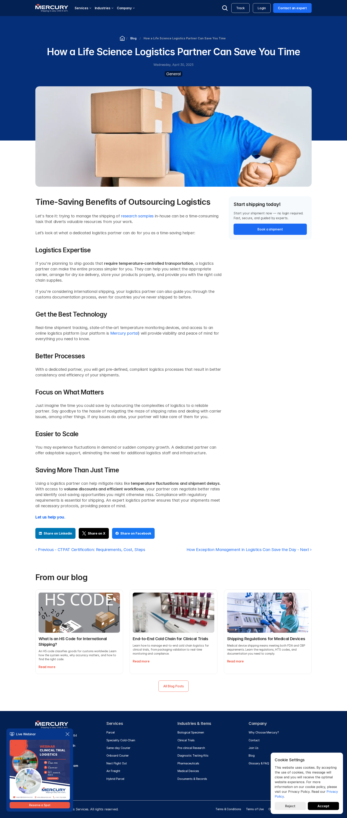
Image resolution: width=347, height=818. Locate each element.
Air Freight (113, 771)
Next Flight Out (116, 763)
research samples (137, 216)
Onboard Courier (117, 755)
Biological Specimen (191, 732)
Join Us (253, 748)
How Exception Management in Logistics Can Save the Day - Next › (249, 549)
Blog (252, 755)
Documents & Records (192, 778)
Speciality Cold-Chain (120, 740)
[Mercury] (51, 8)
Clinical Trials (186, 740)
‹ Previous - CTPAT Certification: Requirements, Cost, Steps (90, 549)
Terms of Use (255, 809)
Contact (254, 740)
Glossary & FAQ (259, 763)
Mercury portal (124, 333)
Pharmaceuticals (188, 763)
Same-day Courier (118, 748)
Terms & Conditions (228, 809)
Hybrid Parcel (115, 778)
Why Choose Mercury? (264, 732)
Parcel (110, 732)
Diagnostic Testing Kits (193, 755)
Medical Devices (188, 771)
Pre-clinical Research (191, 748)
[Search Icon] (225, 8)
